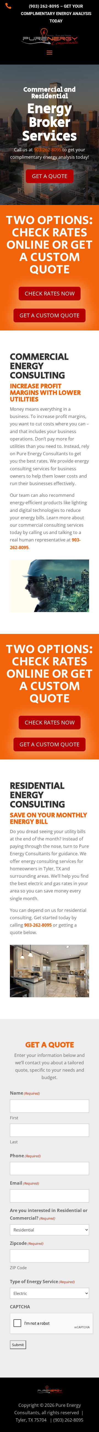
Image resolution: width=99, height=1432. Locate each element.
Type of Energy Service (42, 1282)
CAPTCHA (20, 1307)
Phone (25, 1156)
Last (14, 1141)
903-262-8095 (47, 150)
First (14, 1117)
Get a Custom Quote (49, 315)
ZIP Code (18, 1267)
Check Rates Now (50, 293)
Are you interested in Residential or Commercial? (48, 1214)
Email (24, 1183)
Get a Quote (49, 176)
